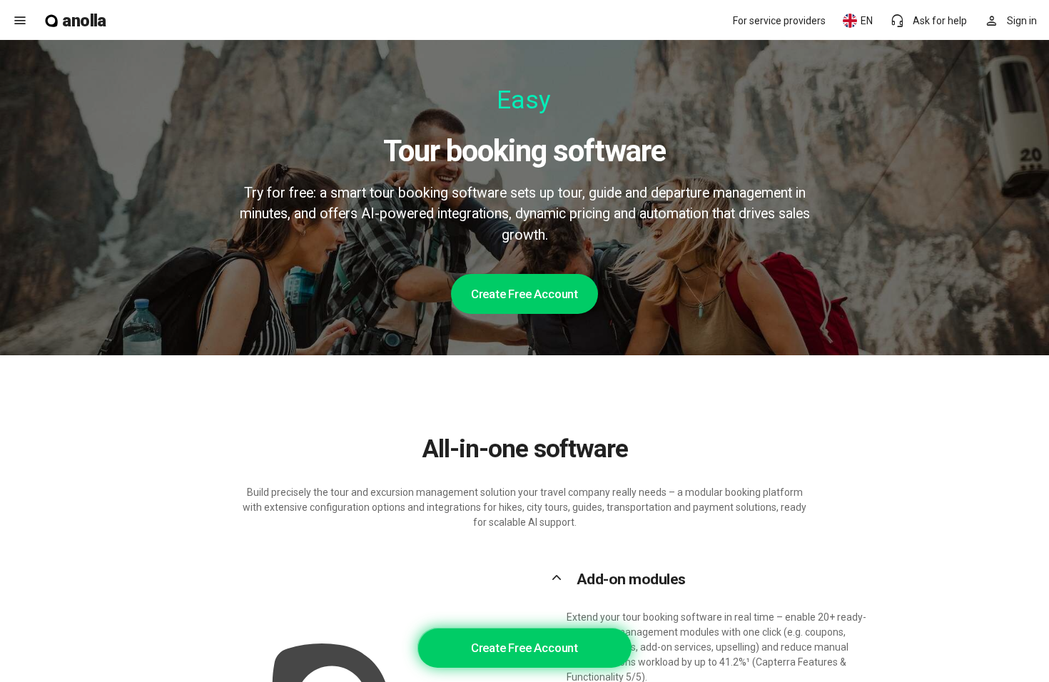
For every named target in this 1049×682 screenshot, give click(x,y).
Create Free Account (524, 294)
